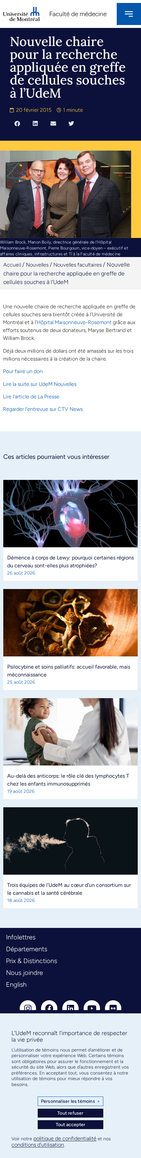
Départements (26, 949)
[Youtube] (92, 1008)
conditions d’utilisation (37, 1145)
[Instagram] (28, 1008)
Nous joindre (24, 973)
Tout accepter (71, 1124)
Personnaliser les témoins (70, 1101)
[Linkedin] (70, 1008)
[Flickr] (113, 1008)
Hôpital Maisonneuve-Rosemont (74, 322)
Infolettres (20, 937)
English (16, 984)
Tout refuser (70, 1113)
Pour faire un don (23, 371)
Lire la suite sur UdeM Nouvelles (39, 384)
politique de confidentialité (64, 1138)
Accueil (12, 265)
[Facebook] (49, 1008)
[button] (17, 124)
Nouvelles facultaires (77, 265)
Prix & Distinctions (31, 961)
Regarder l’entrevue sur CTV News (43, 409)
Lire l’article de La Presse (31, 396)
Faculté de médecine (78, 14)
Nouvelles (37, 265)
